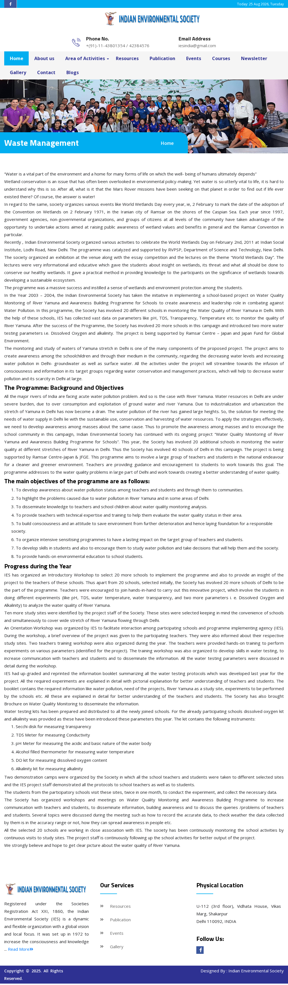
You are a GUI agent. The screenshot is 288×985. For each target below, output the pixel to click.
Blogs (72, 72)
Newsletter (254, 58)
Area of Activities (85, 58)
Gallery (18, 72)
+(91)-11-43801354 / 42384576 (117, 45)
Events (193, 58)
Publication (162, 58)
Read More (19, 949)
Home (16, 58)
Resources (127, 58)
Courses (221, 58)
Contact (46, 72)
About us (44, 58)
